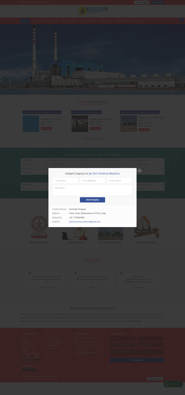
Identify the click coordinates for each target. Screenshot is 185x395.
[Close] (139, 171)
